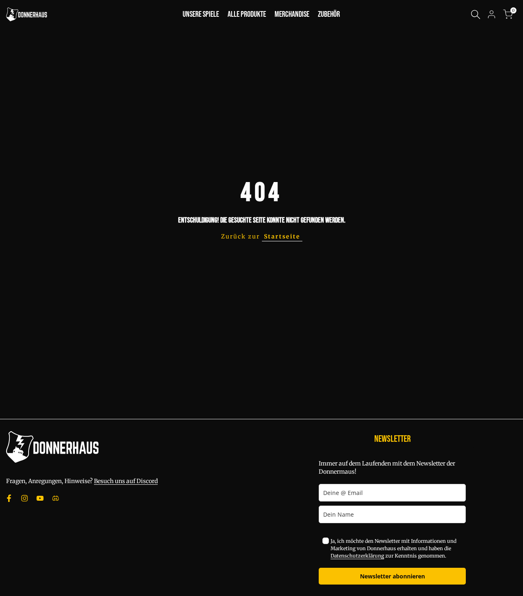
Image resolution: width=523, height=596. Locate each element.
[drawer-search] (475, 14)
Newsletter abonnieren (392, 576)
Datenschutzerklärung (357, 556)
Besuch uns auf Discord (126, 481)
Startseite (282, 236)
